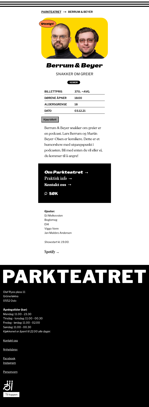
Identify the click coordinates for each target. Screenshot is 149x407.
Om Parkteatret (63, 173)
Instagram (9, 362)
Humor (74, 82)
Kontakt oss (55, 184)
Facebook (9, 358)
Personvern (10, 371)
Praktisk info (55, 178)
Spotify (50, 252)
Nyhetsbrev (10, 349)
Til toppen (11, 394)
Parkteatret (51, 11)
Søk (53, 193)
